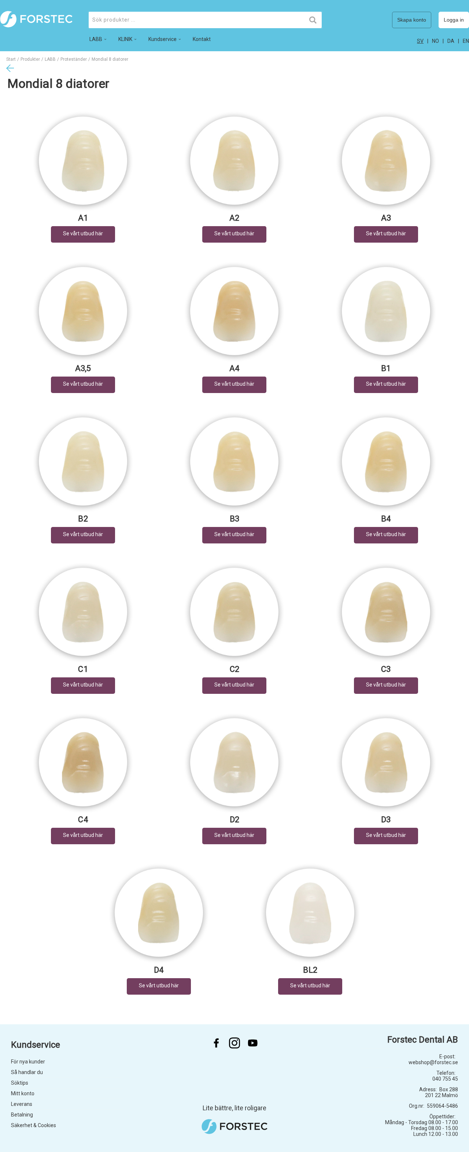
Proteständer (73, 59)
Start (11, 59)
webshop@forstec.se (433, 1062)
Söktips (19, 1083)
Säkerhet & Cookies (33, 1125)
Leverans (21, 1104)
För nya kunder (28, 1062)
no (435, 41)
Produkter (30, 59)
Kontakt (202, 39)
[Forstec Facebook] (216, 1042)
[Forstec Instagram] (234, 1042)
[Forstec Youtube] (253, 1042)
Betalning (22, 1115)
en (466, 41)
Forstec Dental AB (422, 1040)
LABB (50, 59)
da (450, 41)
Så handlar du (27, 1072)
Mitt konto (22, 1093)
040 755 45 (445, 1079)
